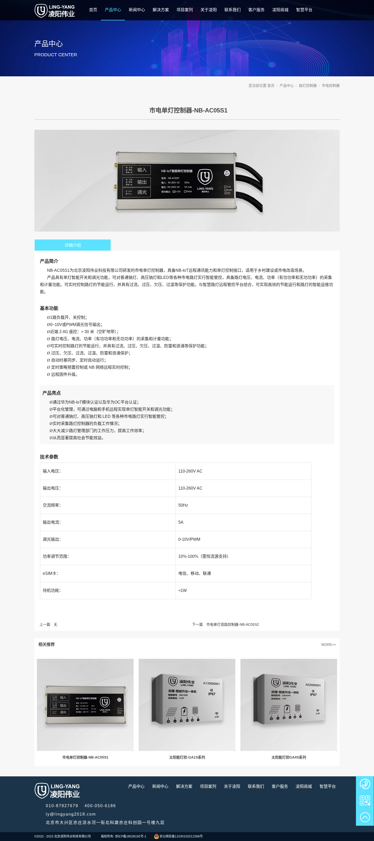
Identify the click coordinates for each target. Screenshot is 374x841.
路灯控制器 (308, 85)
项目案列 (185, 10)
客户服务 (256, 10)
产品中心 (113, 10)
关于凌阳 (208, 10)
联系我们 (232, 10)
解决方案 (161, 10)
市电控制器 (331, 85)
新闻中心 (137, 10)
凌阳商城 (280, 10)
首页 (93, 10)
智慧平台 (304, 10)
